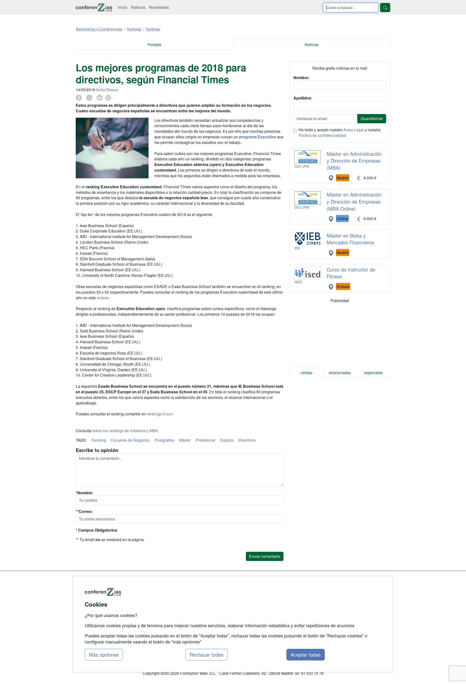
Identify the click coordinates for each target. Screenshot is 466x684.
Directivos (247, 440)
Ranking (99, 440)
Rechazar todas (207, 654)
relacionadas (340, 372)
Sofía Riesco (107, 89)
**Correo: (84, 511)
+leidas (306, 372)
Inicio (122, 7)
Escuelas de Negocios (130, 440)
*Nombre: (84, 492)
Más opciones (104, 654)
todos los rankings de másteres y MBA (125, 430)
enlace (102, 297)
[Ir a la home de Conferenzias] (94, 7)
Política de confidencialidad (322, 135)
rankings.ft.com (160, 414)
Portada (154, 44)
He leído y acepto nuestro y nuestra (340, 132)
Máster (185, 440)
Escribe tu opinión (97, 450)
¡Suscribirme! (371, 118)
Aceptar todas (306, 654)
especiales (373, 372)
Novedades (159, 7)
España (226, 440)
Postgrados (164, 440)
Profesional (205, 440)
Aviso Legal (353, 129)
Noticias (138, 7)
